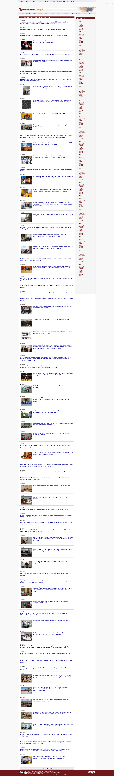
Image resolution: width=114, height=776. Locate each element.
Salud (53, 13)
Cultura (59, 13)
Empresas (84, 13)
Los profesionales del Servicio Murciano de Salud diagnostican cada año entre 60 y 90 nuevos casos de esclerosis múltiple (53, 156)
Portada (21, 1)
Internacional (40, 13)
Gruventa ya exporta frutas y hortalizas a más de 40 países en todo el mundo (43, 29)
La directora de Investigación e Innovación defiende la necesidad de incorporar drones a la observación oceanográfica (53, 247)
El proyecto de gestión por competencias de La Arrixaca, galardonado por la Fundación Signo (49, 41)
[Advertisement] (85, 286)
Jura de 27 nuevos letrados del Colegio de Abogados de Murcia (51, 319)
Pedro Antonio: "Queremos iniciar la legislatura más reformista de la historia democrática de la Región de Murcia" (53, 725)
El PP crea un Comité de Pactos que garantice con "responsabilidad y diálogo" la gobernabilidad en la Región (53, 143)
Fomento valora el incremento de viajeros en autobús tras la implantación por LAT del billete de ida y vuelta (51, 235)
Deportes (72, 13)
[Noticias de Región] (50, 9)
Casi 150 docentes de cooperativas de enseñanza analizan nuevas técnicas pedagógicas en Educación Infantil (52, 550)
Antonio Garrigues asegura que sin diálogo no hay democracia (51, 485)
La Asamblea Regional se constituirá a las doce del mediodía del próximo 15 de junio (45, 509)
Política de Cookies (64, 774)
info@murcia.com (42, 774)
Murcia (27, 1)
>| (51, 768)
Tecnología (65, 13)
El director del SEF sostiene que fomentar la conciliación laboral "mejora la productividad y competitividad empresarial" (52, 712)
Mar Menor (53, 1)
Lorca (40, 1)
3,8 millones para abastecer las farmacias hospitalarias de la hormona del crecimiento (45, 293)
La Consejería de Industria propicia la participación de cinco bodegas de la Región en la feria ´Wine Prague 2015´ (50, 757)
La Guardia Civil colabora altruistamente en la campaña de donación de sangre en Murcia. (50, 700)
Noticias (78, 13)
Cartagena (34, 1)
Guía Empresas (59, 1)
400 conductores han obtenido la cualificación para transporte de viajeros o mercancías (45, 54)
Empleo (34, 13)
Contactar (72, 1)
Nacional (28, 13)
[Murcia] (27, 9)
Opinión (90, 13)
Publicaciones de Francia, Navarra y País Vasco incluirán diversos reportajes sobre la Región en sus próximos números (52, 87)
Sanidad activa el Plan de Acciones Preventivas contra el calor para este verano (43, 35)
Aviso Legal (48, 774)
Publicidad (65, 1)
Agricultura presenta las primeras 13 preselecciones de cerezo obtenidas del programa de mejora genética (51, 411)
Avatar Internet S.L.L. (90, 773)
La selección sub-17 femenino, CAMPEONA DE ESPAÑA (50, 114)
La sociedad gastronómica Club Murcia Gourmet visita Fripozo (51, 620)
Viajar (46, 13)
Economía (21, 13)
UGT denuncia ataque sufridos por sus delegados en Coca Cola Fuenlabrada (42, 472)
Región (46, 1)
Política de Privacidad (56, 774)
